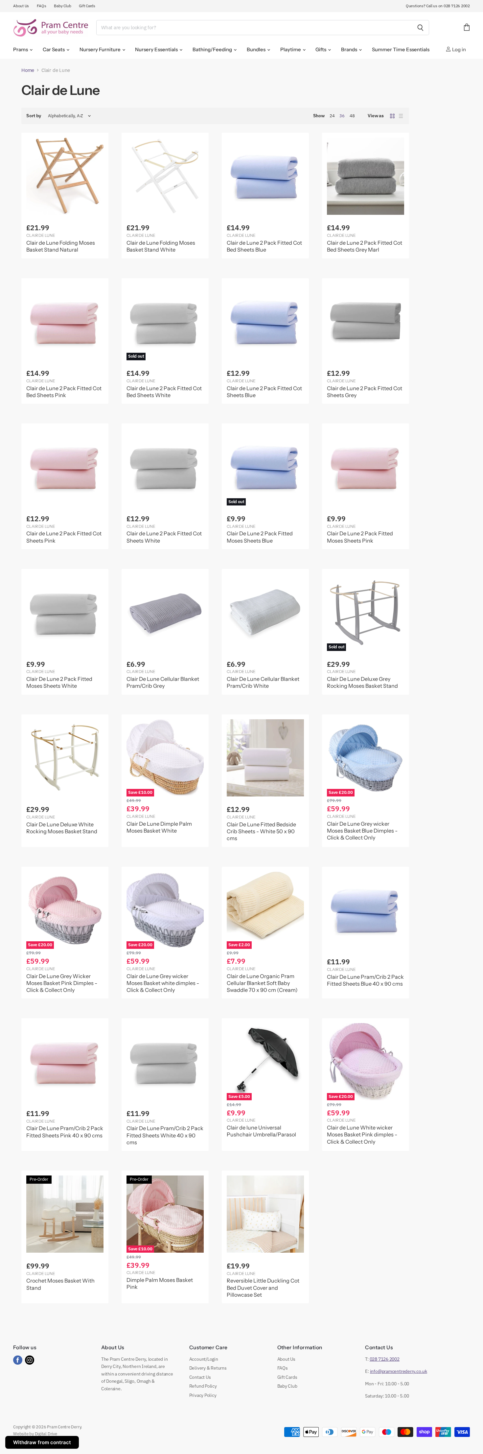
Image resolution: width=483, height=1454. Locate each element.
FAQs (41, 6)
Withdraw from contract (42, 1442)
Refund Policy (203, 1386)
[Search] (420, 27)
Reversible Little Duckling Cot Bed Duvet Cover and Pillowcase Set (263, 1287)
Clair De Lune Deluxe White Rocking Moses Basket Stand (61, 828)
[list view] (401, 116)
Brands (349, 49)
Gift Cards (87, 6)
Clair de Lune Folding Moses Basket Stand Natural (60, 246)
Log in (458, 49)
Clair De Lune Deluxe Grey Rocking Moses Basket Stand (362, 682)
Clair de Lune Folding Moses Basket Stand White (160, 246)
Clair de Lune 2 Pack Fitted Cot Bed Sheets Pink (64, 391)
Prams (21, 49)
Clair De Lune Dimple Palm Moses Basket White (159, 827)
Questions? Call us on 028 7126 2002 (438, 6)
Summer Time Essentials (400, 49)
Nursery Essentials (157, 49)
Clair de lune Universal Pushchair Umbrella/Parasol (261, 1131)
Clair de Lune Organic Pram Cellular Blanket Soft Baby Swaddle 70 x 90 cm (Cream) (262, 983)
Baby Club (62, 6)
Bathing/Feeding (213, 49)
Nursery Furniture (101, 49)
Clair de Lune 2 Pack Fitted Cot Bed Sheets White (164, 391)
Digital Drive (46, 1434)
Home (27, 70)
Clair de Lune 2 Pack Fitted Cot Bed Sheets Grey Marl (364, 246)
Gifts (321, 49)
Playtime (291, 49)
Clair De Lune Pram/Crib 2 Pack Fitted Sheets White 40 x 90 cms (164, 1135)
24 (332, 116)
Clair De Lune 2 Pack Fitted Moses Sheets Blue (260, 537)
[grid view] (392, 116)
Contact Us (200, 1377)
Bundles (256, 49)
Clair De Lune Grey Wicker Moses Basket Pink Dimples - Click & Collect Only (61, 983)
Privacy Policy (203, 1395)
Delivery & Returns (208, 1368)
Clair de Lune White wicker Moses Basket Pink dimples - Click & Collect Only (362, 1134)
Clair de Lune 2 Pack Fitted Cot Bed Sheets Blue (264, 246)
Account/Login (203, 1359)
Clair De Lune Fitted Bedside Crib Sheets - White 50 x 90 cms (261, 831)
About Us (21, 6)
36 (342, 116)
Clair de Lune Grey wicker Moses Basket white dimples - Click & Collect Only (162, 983)
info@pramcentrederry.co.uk (398, 1371)
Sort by (33, 115)
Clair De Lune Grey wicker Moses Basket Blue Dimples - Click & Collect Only (362, 830)
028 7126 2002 (385, 1359)
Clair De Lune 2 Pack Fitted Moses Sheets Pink (360, 537)
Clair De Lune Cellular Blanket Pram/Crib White (263, 682)
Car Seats (54, 49)
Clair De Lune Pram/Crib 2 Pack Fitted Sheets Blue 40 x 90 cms (365, 980)
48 (352, 116)
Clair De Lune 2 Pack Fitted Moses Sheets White (59, 682)
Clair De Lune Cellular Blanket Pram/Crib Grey (162, 682)
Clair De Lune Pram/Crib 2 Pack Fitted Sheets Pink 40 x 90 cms (64, 1131)
